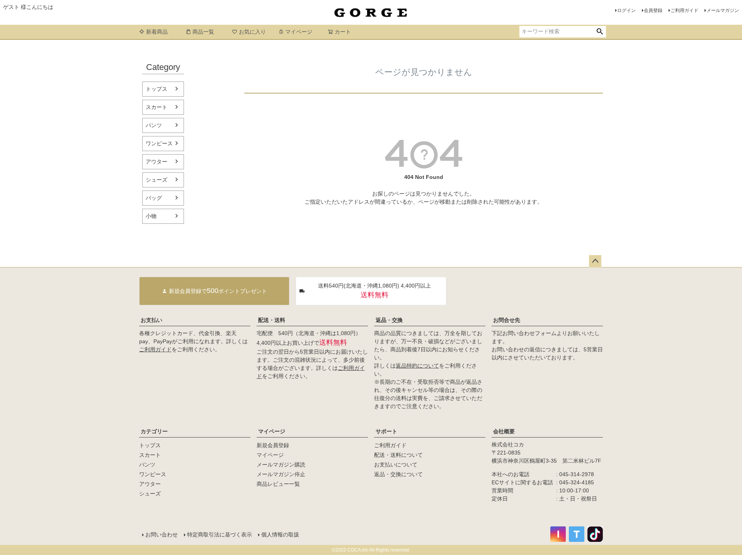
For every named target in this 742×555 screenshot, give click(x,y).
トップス (156, 89)
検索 (600, 31)
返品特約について (417, 366)
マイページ (298, 32)
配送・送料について (398, 455)
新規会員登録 (273, 445)
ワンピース (159, 143)
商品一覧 (203, 32)
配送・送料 (271, 320)
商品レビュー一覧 (278, 484)
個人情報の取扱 (280, 534)
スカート (156, 107)
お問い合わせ (161, 534)
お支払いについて (395, 464)
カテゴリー (154, 431)
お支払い (151, 320)
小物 (151, 216)
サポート (386, 431)
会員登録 (653, 10)
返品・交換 (389, 320)
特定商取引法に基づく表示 (219, 534)
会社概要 (504, 431)
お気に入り (252, 32)
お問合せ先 (506, 320)
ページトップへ (595, 261)
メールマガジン (722, 10)
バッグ (154, 198)
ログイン (626, 10)
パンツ (154, 125)
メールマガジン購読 (281, 464)
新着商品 (157, 32)
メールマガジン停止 (281, 474)
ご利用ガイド (684, 10)
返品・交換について (398, 474)
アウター (156, 161)
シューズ (156, 180)
